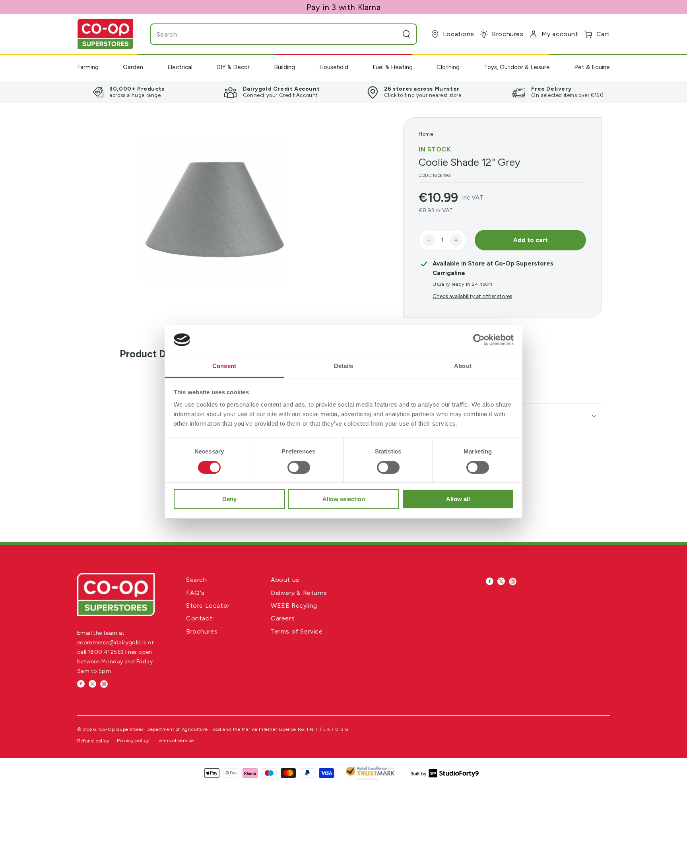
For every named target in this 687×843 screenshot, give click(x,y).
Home (426, 134)
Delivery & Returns (299, 593)
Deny (229, 499)
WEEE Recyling (294, 605)
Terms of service (175, 740)
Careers (283, 618)
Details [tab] (343, 365)
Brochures (201, 631)
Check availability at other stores (472, 296)
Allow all (458, 499)
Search (196, 579)
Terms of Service (297, 631)
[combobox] (268, 34)
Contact (199, 618)
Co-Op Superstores (121, 729)
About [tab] (463, 365)
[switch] (298, 467)
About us (285, 579)
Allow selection (343, 499)
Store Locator (208, 605)
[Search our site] (406, 34)
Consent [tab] (224, 365)
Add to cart (530, 240)
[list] (343, 92)
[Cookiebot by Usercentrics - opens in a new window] (479, 340)
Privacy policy (133, 740)
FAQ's (195, 593)
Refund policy (93, 741)
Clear (390, 34)
